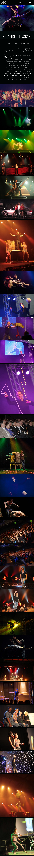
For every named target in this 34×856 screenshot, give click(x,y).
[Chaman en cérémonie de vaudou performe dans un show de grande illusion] (17, 456)
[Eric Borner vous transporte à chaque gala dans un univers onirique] (17, 328)
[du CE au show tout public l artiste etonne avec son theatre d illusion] (17, 531)
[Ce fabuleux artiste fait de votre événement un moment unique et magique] (17, 305)
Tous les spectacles (15, 43)
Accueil (5, 43)
